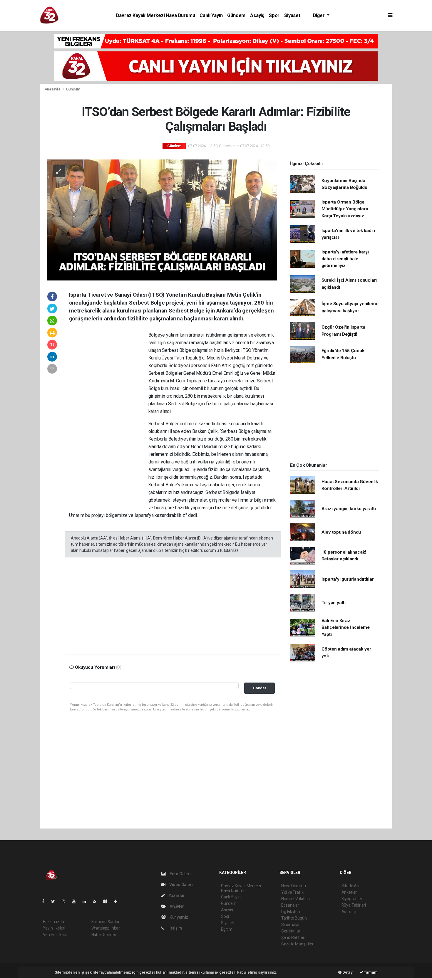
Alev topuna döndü (341, 532)
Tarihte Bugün (294, 918)
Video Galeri (180, 884)
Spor (274, 15)
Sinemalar (290, 924)
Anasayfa (53, 89)
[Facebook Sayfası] (45, 901)
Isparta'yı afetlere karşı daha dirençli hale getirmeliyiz (345, 258)
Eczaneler (290, 905)
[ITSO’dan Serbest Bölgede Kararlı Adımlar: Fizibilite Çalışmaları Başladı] (162, 219)
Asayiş (257, 15)
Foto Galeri (180, 873)
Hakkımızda (53, 921)
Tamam (370, 972)
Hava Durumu (293, 885)
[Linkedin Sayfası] (87, 901)
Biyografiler (351, 898)
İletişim (175, 928)
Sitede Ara (351, 885)
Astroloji (348, 911)
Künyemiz (178, 917)
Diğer (319, 15)
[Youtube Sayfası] (76, 901)
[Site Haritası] (107, 901)
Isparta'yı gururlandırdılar (348, 579)
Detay (347, 972)
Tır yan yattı (334, 602)
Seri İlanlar (290, 931)
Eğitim (226, 929)
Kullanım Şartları (105, 921)
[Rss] (97, 901)
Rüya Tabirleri (353, 905)
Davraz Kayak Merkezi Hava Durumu (155, 15)
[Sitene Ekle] (118, 901)
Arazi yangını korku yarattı (349, 508)
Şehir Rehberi (293, 937)
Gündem (236, 15)
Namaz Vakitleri (295, 898)
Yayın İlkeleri (54, 928)
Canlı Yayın (211, 15)
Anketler (349, 892)
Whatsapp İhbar (105, 928)
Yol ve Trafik (292, 892)
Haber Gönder (103, 934)
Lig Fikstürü (291, 911)
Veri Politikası (55, 934)
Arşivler (176, 906)
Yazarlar (176, 895)
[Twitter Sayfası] (55, 901)
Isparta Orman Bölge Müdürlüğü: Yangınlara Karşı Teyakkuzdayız (345, 209)
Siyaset (292, 15)
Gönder (259, 688)
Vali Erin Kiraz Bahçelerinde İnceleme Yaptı (346, 627)
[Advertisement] (413, 121)
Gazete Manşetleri (297, 944)
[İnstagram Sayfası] (66, 901)
